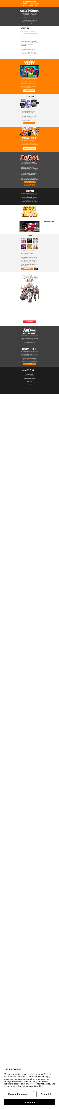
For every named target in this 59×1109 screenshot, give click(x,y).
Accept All (29, 1102)
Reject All (46, 1094)
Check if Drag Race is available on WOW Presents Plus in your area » (29, 185)
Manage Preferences (18, 1094)
